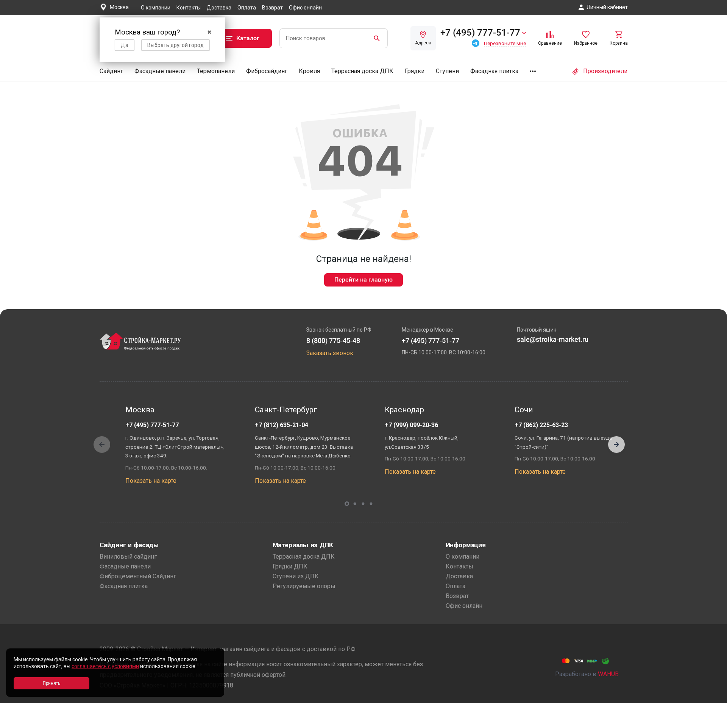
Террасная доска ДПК (362, 71)
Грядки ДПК (290, 566)
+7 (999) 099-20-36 (411, 425)
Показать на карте (150, 480)
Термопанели (216, 71)
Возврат (272, 8)
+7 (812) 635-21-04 (281, 425)
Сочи (524, 409)
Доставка (219, 8)
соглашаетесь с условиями (105, 666)
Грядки (414, 71)
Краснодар (404, 409)
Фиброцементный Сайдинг (138, 576)
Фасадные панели (160, 71)
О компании (155, 8)
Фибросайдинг (266, 71)
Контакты (188, 8)
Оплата (246, 8)
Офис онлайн (305, 8)
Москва (139, 409)
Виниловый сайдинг (128, 556)
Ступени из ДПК (296, 576)
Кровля (309, 71)
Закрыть (712, 696)
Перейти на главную (363, 279)
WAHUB (608, 674)
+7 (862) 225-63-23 (541, 425)
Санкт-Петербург (286, 409)
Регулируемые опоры (304, 586)
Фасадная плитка (494, 71)
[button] (616, 444)
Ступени (447, 71)
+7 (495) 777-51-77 (152, 425)
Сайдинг (111, 71)
